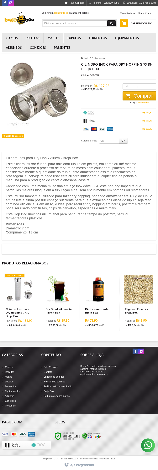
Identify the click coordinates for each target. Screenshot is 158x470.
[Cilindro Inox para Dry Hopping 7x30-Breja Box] (19, 301)
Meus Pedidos (127, 13)
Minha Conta (144, 13)
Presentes (10, 405)
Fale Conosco (77, 3)
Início (86, 58)
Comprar (142, 96)
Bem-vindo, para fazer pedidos (65, 13)
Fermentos (10, 386)
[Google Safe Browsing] (91, 436)
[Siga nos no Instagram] (11, 3)
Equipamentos (98, 58)
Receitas (9, 372)
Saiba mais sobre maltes (57, 396)
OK (123, 140)
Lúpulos (9, 381)
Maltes (8, 376)
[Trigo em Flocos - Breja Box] (138, 301)
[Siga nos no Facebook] (5, 3)
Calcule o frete (89, 140)
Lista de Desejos (14, 136)
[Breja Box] (19, 18)
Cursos (9, 367)
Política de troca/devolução (58, 386)
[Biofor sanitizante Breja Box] (98, 301)
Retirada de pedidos (54, 381)
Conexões (10, 401)
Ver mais (21, 314)
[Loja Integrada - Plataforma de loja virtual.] (79, 465)
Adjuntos (9, 396)
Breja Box (49, 391)
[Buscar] (111, 23)
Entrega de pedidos (54, 376)
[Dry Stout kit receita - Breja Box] (59, 301)
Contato (48, 372)
